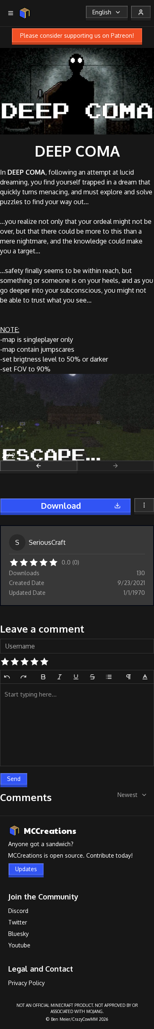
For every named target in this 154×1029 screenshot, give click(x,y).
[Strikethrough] (92, 676)
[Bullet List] (108, 676)
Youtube (19, 945)
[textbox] (77, 725)
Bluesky (18, 933)
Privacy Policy (26, 982)
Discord (18, 910)
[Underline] (76, 676)
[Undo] (7, 676)
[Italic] (59, 676)
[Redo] (23, 676)
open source (66, 855)
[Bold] (43, 676)
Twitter (17, 922)
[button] (14, 561)
